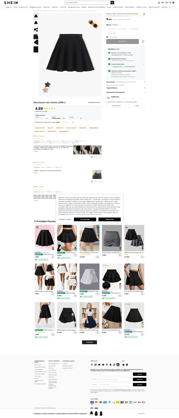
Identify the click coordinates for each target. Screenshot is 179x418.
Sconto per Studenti (39, 374)
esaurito (122, 41)
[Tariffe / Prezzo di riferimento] (112, 19)
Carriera (36, 378)
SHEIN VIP (51, 377)
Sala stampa (37, 376)
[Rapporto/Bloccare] (100, 157)
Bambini (40, 11)
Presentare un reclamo (40, 384)
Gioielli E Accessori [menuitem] (118, 7)
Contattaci (65, 363)
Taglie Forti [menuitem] (55, 7)
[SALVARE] (142, 41)
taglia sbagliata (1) (64, 131)
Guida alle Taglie (52, 374)
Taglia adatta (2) (93, 128)
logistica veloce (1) (39, 131)
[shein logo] (11, 2)
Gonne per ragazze (63, 11)
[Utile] (92, 157)
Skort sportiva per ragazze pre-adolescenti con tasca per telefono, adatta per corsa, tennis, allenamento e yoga (134, 291)
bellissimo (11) (59, 128)
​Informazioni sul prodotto (52, 388)
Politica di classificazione (52, 385)
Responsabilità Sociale (40, 371)
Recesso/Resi (52, 366)
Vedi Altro (89, 342)
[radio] (111, 29)
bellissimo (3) (82, 128)
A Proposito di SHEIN (39, 367)
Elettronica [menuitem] (164, 7)
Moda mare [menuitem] (47, 7)
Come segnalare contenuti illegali (52, 382)
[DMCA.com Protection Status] (96, 408)
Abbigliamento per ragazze (50, 11)
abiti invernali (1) (52, 131)
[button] (170, 2)
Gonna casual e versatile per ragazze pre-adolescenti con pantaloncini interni (112, 252)
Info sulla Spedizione (53, 363)
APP (123, 361)
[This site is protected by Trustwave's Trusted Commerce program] (91, 408)
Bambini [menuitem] (84, 7)
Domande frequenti (67, 366)
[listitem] (44, 242)
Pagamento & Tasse (67, 368)
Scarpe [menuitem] (109, 7)
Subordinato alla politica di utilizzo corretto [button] (122, 60)
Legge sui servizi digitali (38, 381)
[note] (41, 260)
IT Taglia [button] (114, 24)
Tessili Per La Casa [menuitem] (141, 7)
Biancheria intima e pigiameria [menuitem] (96, 7)
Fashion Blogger (38, 369)
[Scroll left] (171, 7)
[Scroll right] (173, 7)
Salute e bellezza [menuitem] (129, 7)
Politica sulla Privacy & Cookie (122, 389)
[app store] (123, 365)
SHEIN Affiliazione (53, 379)
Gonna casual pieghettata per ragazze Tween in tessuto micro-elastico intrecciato (112, 330)
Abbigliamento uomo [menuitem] (74, 7)
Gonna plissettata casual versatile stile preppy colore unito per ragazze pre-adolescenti (89, 252)
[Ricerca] (112, 2)
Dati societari (37, 365)
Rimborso (50, 368)
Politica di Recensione (40, 111)
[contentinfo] (118, 403)
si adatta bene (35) (39, 128)
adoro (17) (50, 128)
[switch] (72, 122)
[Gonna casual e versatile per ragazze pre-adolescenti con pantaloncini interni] (112, 238)
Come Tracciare (52, 372)
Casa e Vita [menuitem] (63, 7)
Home (35, 11)
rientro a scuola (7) (71, 128)
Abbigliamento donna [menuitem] (35, 7)
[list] (105, 364)
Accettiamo (94, 399)
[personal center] (159, 2)
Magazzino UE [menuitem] (23, 7)
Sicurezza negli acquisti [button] (117, 64)
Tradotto (36, 151)
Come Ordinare (52, 370)
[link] (162, 2)
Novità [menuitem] (16, 7)
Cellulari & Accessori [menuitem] (154, 7)
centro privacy (93, 392)
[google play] (127, 365)
